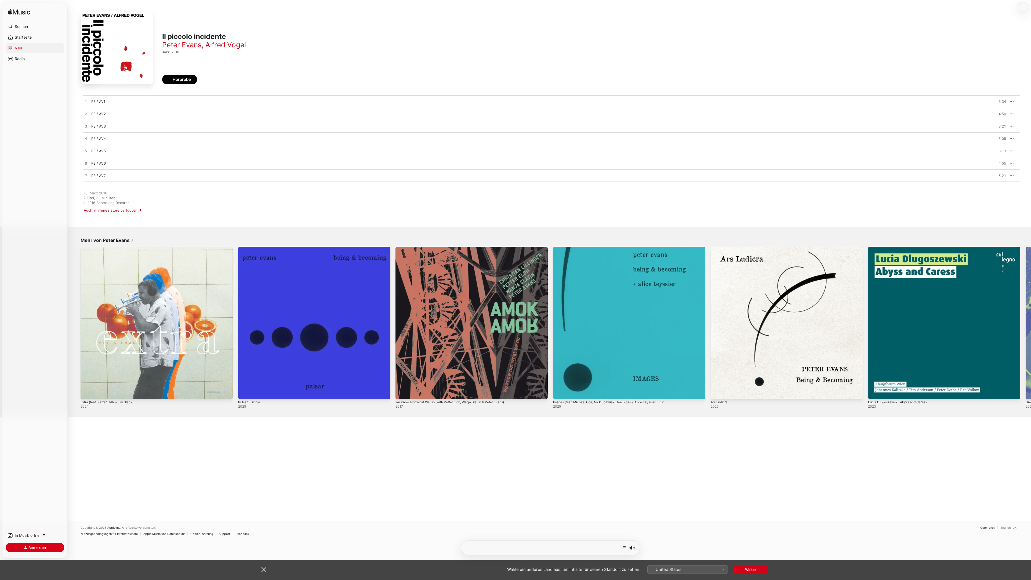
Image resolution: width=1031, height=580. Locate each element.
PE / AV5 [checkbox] (98, 151)
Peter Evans (182, 45)
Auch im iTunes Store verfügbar (110, 210)
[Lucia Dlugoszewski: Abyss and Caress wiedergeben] (875, 392)
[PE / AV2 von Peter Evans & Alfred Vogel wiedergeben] (86, 114)
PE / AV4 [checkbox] (98, 138)
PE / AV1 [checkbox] (98, 101)
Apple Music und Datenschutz (164, 533)
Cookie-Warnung (201, 533)
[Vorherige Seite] (75, 323)
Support (224, 533)
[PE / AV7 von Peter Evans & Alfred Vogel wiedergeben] (86, 175)
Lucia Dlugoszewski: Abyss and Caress (900, 249)
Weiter (750, 569)
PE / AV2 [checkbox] (98, 114)
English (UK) (1009, 527)
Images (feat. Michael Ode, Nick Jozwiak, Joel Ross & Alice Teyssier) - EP (614, 249)
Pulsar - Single (250, 249)
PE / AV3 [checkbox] (98, 126)
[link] (107, 240)
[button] (35, 26)
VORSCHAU (998, 101)
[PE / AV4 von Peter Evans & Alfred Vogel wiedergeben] (86, 138)
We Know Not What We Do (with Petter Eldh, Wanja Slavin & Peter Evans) (456, 249)
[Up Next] (623, 548)
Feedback (242, 533)
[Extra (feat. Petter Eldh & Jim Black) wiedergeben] (87, 392)
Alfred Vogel (225, 45)
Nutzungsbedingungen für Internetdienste (109, 533)
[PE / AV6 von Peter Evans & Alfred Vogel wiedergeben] (86, 163)
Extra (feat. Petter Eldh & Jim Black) (110, 249)
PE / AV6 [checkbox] (98, 163)
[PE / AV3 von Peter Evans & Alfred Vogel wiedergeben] (86, 126)
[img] (19, 12)
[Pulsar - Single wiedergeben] (245, 392)
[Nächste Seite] (1025, 323)
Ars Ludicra (720, 249)
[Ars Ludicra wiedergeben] (717, 392)
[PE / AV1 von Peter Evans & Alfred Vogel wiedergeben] (86, 101)
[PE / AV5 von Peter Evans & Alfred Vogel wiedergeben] (86, 151)
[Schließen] (264, 569)
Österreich (987, 527)
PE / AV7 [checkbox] (98, 175)
